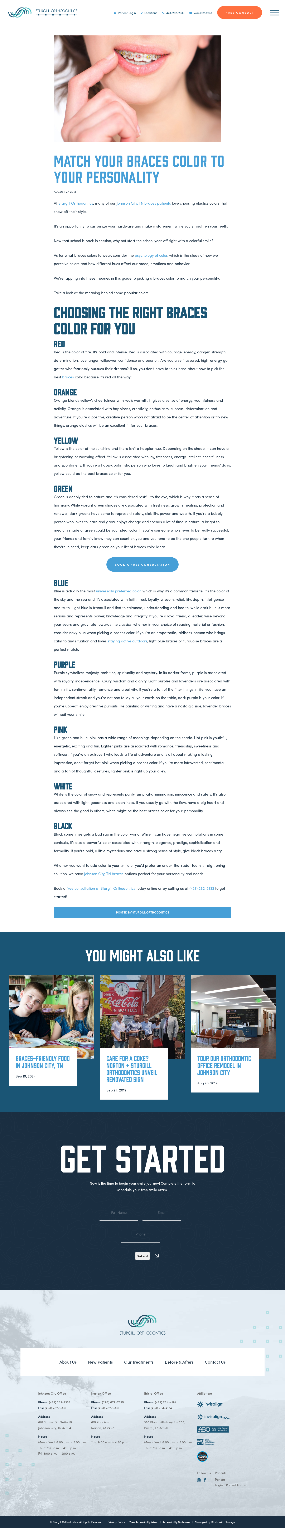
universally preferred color (118, 590)
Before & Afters (179, 1362)
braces (68, 376)
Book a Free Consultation (142, 564)
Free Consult (240, 12)
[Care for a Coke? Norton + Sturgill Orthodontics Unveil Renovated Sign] (142, 1017)
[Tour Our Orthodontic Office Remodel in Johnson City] (233, 1017)
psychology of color (151, 255)
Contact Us (215, 1362)
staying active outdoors (127, 640)
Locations (150, 13)
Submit (142, 1255)
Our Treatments (139, 1362)
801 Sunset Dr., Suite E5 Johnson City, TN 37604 (55, 1422)
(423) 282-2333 (201, 888)
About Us (68, 1362)
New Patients (100, 1362)
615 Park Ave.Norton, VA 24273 (103, 1422)
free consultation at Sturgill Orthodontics (101, 888)
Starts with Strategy (223, 1522)
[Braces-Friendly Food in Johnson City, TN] (51, 1017)
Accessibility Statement (176, 1522)
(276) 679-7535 (113, 1402)
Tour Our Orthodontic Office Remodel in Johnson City (224, 1065)
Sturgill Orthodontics (75, 203)
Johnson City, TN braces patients (144, 203)
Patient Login (126, 13)
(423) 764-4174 (165, 1402)
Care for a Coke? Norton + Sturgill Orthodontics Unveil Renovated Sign (131, 1069)
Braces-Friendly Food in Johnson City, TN (43, 1062)
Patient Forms (236, 1485)
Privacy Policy (116, 1522)
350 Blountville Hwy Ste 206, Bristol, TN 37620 (164, 1422)
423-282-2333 (174, 13)
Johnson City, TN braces (104, 873)
